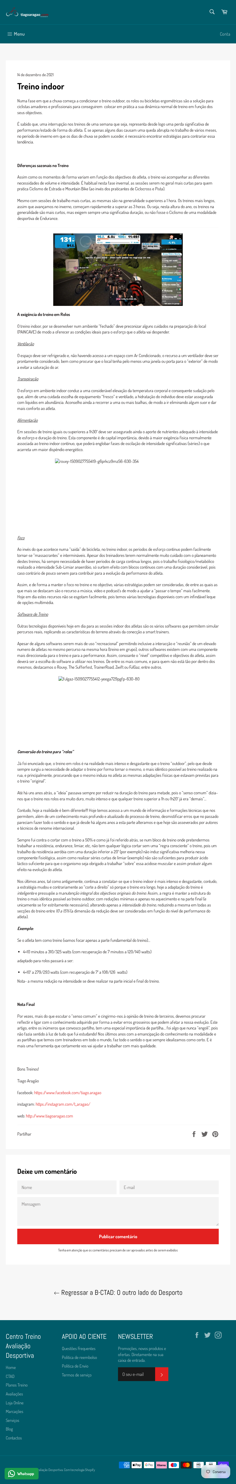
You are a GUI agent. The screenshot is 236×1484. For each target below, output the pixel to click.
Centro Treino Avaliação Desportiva (40, 1470)
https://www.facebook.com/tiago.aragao (67, 1092)
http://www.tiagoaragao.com (49, 1116)
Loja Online (15, 1403)
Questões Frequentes (79, 1348)
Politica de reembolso (79, 1357)
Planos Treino (17, 1385)
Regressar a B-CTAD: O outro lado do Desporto (121, 1292)
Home (11, 1367)
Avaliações (14, 1394)
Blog (9, 1429)
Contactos (14, 1438)
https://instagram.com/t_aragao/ (63, 1104)
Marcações (14, 1411)
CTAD (10, 1376)
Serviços (12, 1420)
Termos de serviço (77, 1375)
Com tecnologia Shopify (79, 1470)
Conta (225, 34)
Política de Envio (75, 1366)
